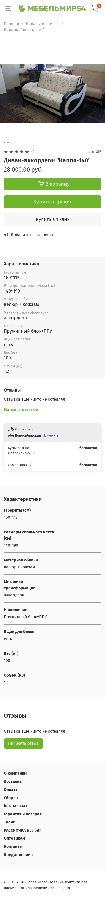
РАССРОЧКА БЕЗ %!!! (22, 830)
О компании (15, 773)
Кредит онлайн (18, 854)
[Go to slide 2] (8, 142)
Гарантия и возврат (23, 814)
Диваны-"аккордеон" (24, 29)
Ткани (9, 822)
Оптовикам (14, 838)
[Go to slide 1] (4, 142)
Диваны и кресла (42, 23)
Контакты (13, 846)
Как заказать (16, 805)
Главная (11, 23)
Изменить (51, 435)
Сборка (11, 797)
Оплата (11, 789)
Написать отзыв (23, 743)
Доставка (13, 781)
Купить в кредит (52, 202)
